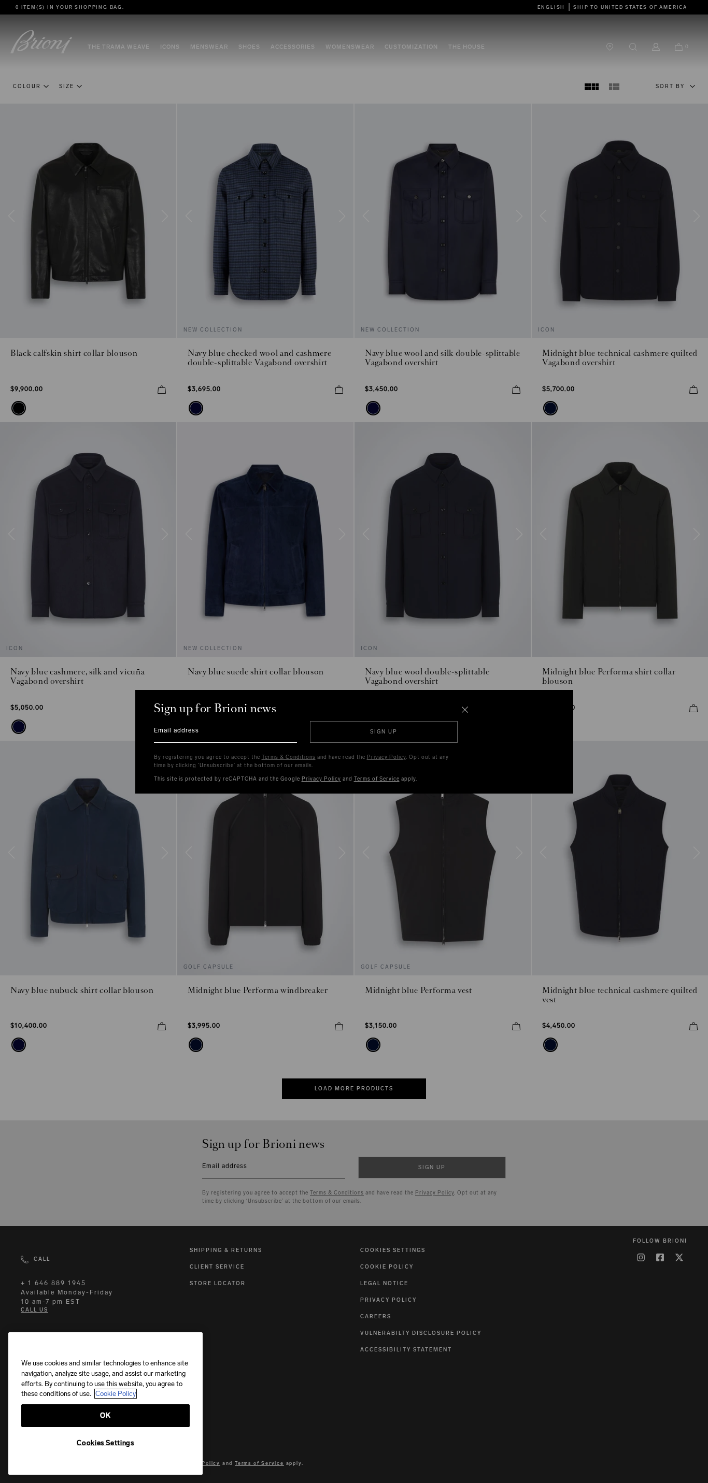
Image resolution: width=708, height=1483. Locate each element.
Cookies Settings (105, 1443)
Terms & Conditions (289, 757)
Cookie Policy (115, 1394)
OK (105, 1415)
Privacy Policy (386, 757)
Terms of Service (377, 779)
